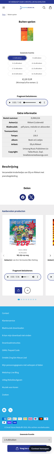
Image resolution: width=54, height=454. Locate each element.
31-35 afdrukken (37, 74)
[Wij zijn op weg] (23, 232)
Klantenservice (8, 320)
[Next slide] (50, 255)
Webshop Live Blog (10, 372)
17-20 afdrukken (17, 68)
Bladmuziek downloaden (13, 328)
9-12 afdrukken (17, 63)
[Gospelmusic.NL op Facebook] (4, 410)
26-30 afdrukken (17, 74)
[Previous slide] (4, 255)
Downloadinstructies (11, 342)
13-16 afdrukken (37, 63)
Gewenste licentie (27, 434)
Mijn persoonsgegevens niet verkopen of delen (22, 365)
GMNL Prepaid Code (11, 350)
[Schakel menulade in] (4, 7)
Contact (5, 313)
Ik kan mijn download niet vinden (16, 335)
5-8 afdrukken (36, 58)
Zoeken (5, 394)
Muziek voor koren (10, 387)
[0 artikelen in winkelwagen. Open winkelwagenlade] (50, 7)
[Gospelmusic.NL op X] (10, 410)
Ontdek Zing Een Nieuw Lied (14, 357)
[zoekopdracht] (44, 7)
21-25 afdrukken (37, 68)
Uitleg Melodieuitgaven (12, 379)
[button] (19, 299)
